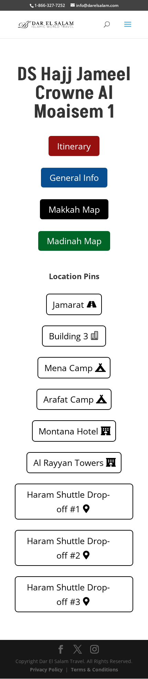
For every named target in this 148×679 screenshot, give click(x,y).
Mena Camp (68, 368)
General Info (74, 177)
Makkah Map (74, 209)
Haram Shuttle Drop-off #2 (68, 548)
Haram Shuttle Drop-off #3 (68, 594)
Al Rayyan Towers (68, 462)
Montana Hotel (68, 431)
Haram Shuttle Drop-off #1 (68, 501)
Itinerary (74, 146)
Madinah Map (74, 241)
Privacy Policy (46, 669)
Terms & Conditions (94, 669)
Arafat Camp (68, 399)
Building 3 (68, 336)
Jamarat (68, 304)
